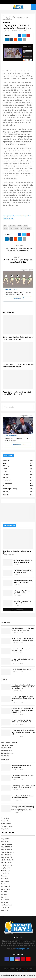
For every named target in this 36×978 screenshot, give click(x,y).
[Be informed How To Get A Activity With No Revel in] (5, 661)
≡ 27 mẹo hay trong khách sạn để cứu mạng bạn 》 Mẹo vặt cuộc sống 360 (23, 698)
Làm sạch (6, 474)
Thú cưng (6, 492)
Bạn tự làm (6, 460)
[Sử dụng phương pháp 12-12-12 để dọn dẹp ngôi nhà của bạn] (7, 562)
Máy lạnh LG (5, 839)
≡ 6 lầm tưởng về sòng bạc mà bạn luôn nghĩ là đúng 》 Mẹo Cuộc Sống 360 (23, 732)
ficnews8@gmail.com (22, 949)
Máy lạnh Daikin (6, 841)
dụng (25, 225)
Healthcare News (6, 905)
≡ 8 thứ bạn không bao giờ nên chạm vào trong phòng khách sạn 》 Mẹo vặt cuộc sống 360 (23, 686)
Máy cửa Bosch (6, 748)
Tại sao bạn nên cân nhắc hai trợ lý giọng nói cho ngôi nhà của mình (18, 338)
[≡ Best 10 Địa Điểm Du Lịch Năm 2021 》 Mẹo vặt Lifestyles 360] (5, 722)
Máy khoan (4, 829)
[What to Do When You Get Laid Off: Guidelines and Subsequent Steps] (5, 641)
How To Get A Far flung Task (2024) (23, 669)
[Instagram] (17, 959)
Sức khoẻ (6, 486)
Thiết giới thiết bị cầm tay (9, 742)
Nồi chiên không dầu (7, 860)
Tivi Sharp (4, 892)
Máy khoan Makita (7, 745)
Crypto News (5, 818)
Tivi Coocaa (5, 881)
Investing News (6, 823)
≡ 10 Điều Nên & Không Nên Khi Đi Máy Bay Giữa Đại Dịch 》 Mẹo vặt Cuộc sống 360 (22, 710)
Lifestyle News (5, 907)
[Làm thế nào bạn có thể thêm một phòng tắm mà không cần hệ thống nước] (7, 603)
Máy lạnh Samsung (7, 844)
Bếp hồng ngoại (6, 870)
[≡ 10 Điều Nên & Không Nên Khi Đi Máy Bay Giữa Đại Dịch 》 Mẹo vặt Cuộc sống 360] (5, 711)
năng (11, 228)
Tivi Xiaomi (4, 902)
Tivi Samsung (5, 889)
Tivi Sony (4, 894)
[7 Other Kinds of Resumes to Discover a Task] (5, 651)
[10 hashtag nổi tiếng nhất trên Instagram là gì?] (18, 539)
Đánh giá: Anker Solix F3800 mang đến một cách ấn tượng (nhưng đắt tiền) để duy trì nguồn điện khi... (23, 807)
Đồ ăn (5, 469)
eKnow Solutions (26, 970)
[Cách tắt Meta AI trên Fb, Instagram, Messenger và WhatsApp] (5, 798)
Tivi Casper (4, 878)
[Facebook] (6, 959)
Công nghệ (6, 22)
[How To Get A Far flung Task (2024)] (5, 672)
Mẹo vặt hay (7, 216)
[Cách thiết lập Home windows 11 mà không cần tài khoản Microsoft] (5, 788)
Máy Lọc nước (5, 868)
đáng (19, 225)
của (14, 225)
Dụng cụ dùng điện (7, 753)
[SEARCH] (31, 407)
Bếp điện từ (5, 873)
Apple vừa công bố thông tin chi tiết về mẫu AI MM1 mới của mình (17, 393)
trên (16, 228)
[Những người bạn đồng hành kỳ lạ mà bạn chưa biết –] (7, 593)
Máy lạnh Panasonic (7, 852)
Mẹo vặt (5, 477)
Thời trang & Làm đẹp (10, 489)
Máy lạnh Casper (6, 847)
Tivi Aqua (4, 876)
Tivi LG (3, 884)
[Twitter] (12, 959)
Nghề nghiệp (7, 480)
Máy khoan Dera (6, 750)
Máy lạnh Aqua (6, 855)
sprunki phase (5, 975)
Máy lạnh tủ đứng (6, 857)
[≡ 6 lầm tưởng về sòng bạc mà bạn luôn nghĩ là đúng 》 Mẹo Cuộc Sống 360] (5, 733)
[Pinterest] (23, 959)
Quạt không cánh (6, 865)
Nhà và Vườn (7, 483)
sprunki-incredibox (29, 975)
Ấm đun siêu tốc (6, 863)
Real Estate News (6, 826)
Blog (4, 463)
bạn (5, 225)
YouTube (27, 228)
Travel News (5, 910)
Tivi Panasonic (5, 886)
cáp (10, 225)
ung (21, 228)
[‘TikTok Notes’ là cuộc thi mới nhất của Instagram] (7, 573)
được (5, 228)
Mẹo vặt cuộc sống (19, 216)
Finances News (6, 821)
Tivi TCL (3, 897)
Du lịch (5, 471)
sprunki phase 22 (16, 975)
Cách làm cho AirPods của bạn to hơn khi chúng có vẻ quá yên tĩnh (18, 366)
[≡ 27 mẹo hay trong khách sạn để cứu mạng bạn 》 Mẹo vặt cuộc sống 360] (5, 699)
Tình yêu (5, 494)
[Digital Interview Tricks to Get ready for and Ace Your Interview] (7, 583)
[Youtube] (28, 959)
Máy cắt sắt (5, 756)
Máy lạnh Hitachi (6, 849)
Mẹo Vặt (7, 31)
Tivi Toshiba (5, 900)
